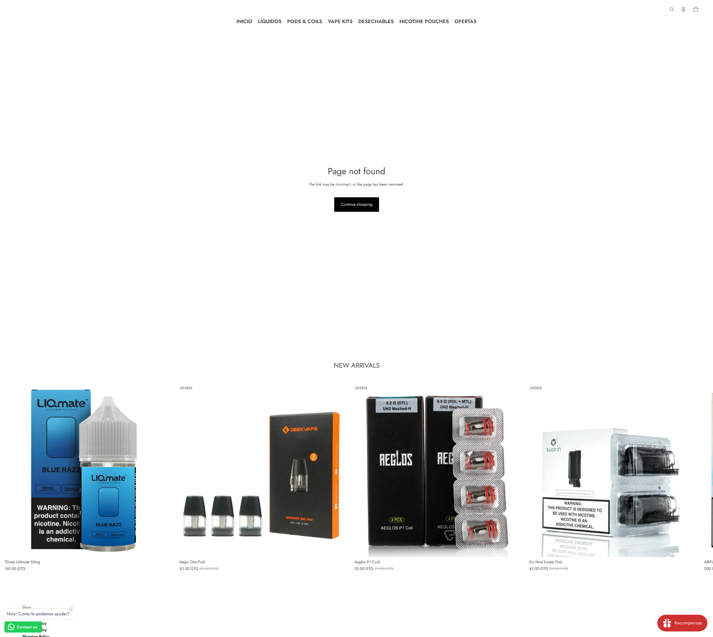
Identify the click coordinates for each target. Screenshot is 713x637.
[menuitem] (244, 21)
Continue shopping (356, 204)
